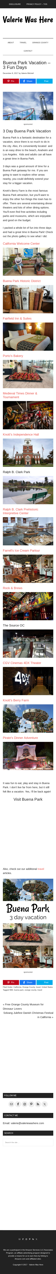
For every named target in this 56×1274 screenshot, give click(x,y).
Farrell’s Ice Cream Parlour (21, 550)
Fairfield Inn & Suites (17, 318)
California (17, 987)
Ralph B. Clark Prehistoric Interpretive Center (20, 511)
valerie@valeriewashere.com (27, 1123)
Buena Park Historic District (22, 281)
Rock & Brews (12, 588)
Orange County (28, 987)
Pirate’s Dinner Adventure (20, 738)
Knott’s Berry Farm (16, 700)
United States (47, 987)
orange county (30, 990)
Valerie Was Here (28, 19)
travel (41, 869)
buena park (19, 990)
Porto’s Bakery (13, 356)
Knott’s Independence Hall (21, 434)
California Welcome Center (21, 243)
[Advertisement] (28, 1055)
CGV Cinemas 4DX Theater (22, 663)
